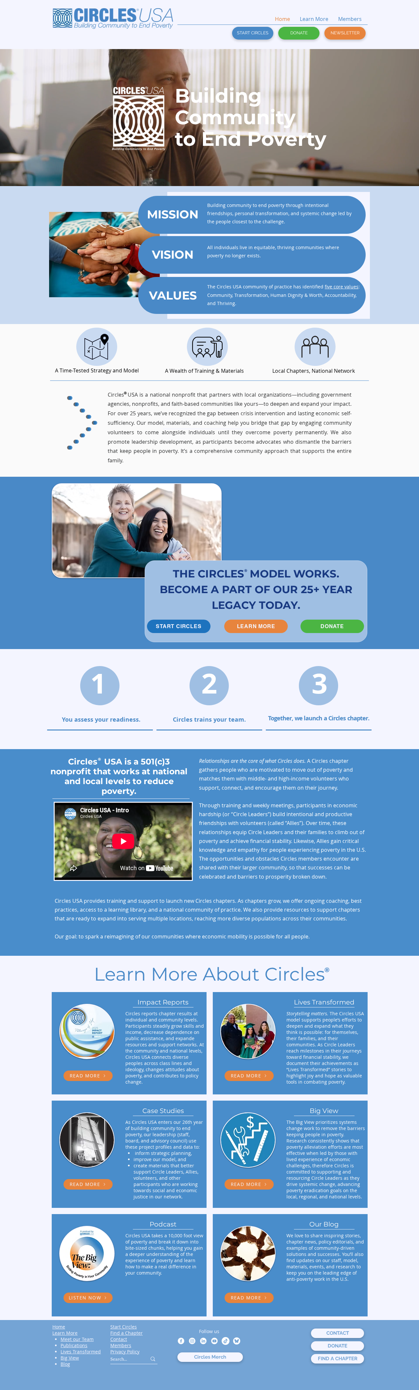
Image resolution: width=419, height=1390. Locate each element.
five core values (341, 286)
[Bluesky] (237, 1341)
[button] (345, 33)
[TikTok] (225, 1341)
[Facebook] (181, 1341)
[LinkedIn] (203, 1341)
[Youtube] (214, 1341)
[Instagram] (192, 1341)
